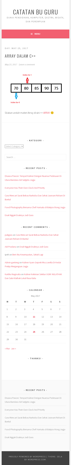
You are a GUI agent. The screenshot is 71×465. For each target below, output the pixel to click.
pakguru (8, 234)
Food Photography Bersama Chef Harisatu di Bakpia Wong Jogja (35, 207)
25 (34, 331)
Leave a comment (27, 64)
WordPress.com (37, 459)
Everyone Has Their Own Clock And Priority (25, 187)
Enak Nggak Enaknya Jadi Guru (19, 215)
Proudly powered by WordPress (27, 456)
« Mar (7, 348)
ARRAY (46, 112)
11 (34, 316)
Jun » (13, 348)
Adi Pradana (10, 246)
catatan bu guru (35, 11)
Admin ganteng (12, 262)
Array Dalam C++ (20, 56)
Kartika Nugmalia (13, 274)
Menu (37, 33)
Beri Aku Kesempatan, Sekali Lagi (27, 254)
